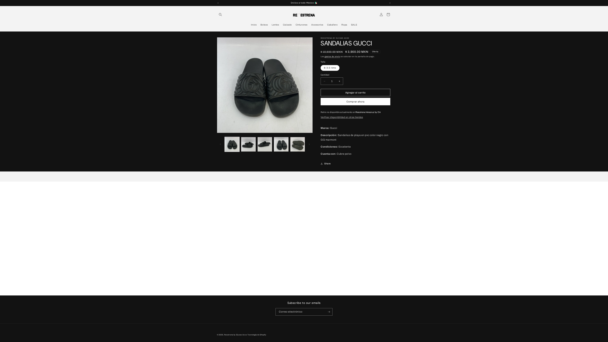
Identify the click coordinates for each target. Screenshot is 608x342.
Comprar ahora (355, 101)
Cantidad (325, 75)
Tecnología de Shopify (256, 335)
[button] (220, 14)
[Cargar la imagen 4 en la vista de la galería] (281, 144)
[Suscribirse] (328, 312)
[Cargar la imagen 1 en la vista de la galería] (232, 144)
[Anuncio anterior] (218, 3)
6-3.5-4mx (330, 68)
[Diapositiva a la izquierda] (220, 144)
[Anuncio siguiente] (389, 3)
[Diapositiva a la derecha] (309, 144)
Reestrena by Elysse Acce (235, 335)
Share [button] (327, 163)
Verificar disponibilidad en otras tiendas (342, 117)
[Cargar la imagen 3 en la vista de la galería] (264, 144)
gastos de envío (332, 56)
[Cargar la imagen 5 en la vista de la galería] (297, 144)
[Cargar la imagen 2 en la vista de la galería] (248, 144)
